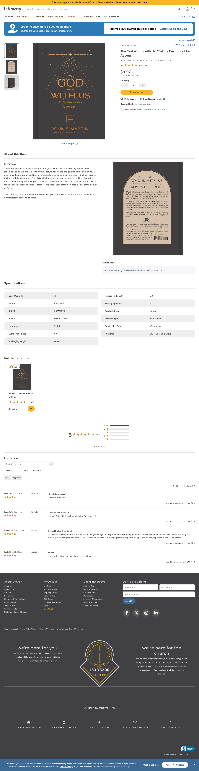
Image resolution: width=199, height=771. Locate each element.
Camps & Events (90, 16)
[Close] (195, 764)
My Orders (48, 586)
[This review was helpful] (188, 503)
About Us (8, 586)
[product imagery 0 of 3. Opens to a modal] (69, 91)
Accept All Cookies (175, 764)
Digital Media (54, 16)
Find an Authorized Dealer (15, 612)
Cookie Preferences (52, 602)
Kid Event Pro (89, 592)
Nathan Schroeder (154, 60)
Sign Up (129, 600)
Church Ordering (46, 628)
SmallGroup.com (90, 605)
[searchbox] (26, 463)
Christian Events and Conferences (71, 628)
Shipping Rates (50, 592)
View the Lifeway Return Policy (151, 109)
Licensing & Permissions (14, 599)
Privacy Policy (10, 602)
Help (46, 605)
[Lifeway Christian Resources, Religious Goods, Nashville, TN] (188, 749)
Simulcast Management (93, 599)
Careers (7, 592)
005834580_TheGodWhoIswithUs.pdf (129, 270)
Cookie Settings (151, 764)
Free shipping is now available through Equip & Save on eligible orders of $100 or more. (99, 2)
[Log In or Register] (187, 9)
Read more (176, 537)
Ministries (71, 16)
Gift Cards (48, 599)
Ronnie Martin (130, 60)
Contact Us (9, 589)
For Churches (110, 16)
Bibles (7, 16)
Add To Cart (138, 92)
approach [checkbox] (17, 477)
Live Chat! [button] (48, 608)
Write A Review (99, 446)
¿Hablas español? (187, 39)
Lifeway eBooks (90, 602)
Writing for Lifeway (12, 608)
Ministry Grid (88, 586)
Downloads (88, 595)
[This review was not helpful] (192, 503)
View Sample (67, 143)
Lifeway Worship (90, 589)
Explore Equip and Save (173, 28)
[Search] (178, 9)
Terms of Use (9, 605)
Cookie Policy (66, 766)
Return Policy (49, 595)
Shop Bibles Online (28, 628)
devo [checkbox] (7, 477)
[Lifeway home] (13, 9)
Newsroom (8, 595)
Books (38, 16)
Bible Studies (22, 16)
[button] (117, 426)
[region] (99, 765)
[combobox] (103, 9)
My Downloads (50, 589)
